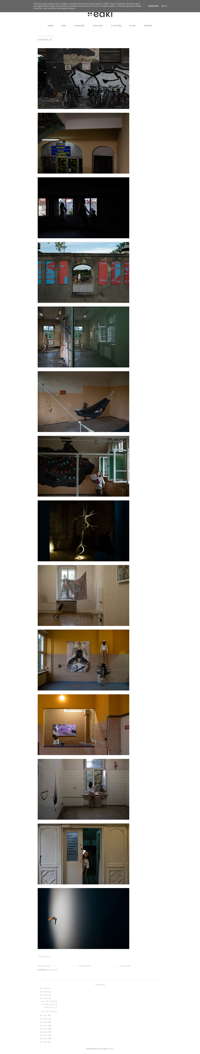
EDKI (64, 26)
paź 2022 (49, 1001)
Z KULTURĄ (116, 26)
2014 (45, 1038)
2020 (46, 1019)
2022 (45, 998)
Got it (164, 6)
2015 (45, 1035)
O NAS (132, 26)
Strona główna (84, 966)
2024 (45, 992)
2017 (45, 1029)
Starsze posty (125, 966)
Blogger (110, 1048)
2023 (45, 995)
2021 (45, 1015)
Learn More (153, 6)
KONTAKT (148, 26)
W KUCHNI (97, 26)
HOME (50, 26)
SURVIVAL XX (45, 40)
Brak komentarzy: (45, 956)
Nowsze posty (44, 966)
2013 (45, 1042)
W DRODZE (79, 26)
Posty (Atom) (52, 970)
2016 (45, 1032)
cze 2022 (49, 1004)
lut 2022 (49, 1011)
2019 (45, 1022)
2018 (45, 1025)
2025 (45, 988)
